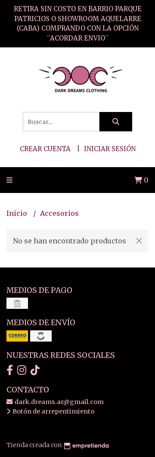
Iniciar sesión (110, 149)
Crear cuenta (45, 149)
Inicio (17, 213)
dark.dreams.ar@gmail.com (58, 402)
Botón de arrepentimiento (52, 411)
